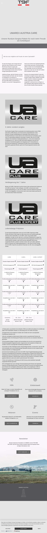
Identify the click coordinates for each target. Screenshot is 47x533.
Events (23, 492)
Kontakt (23, 493)
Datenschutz (23, 496)
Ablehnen (7, 528)
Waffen (23, 490)
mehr (39, 528)
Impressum (23, 495)
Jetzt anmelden (22, 452)
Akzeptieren (23, 528)
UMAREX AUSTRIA (23, 487)
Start (23, 489)
